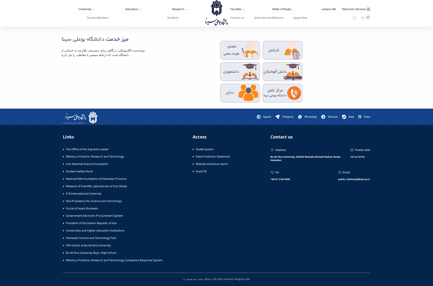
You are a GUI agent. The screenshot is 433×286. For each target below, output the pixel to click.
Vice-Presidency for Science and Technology (94, 201)
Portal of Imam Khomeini (82, 208)
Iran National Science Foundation (87, 164)
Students (173, 18)
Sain (247, 279)
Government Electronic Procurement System (94, 216)
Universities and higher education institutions (95, 230)
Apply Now (300, 18)
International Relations (268, 18)
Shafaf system (204, 149)
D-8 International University (83, 193)
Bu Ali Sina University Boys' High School (91, 253)
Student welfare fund (79, 171)
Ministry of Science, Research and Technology (95, 156)
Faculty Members (98, 18)
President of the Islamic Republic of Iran (91, 223)
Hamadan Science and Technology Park (91, 238)
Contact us (237, 18)
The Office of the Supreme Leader (87, 149)
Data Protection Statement (213, 156)
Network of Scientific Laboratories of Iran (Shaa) (96, 186)
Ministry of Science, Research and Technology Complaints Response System (114, 260)
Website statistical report (212, 164)
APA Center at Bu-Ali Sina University (88, 245)
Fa (362, 18)
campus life (328, 9)
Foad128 (201, 171)
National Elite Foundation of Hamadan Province (96, 179)
